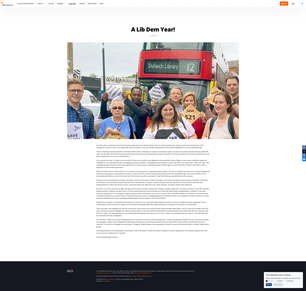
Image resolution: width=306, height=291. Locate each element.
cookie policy (148, 276)
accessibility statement (136, 276)
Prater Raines (106, 281)
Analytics (280, 281)
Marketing (290, 281)
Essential (270, 281)
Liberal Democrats (110, 279)
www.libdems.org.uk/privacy (103, 273)
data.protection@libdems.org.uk (142, 273)
